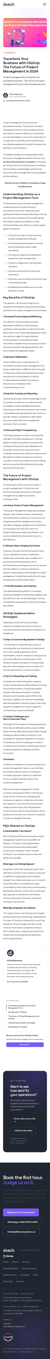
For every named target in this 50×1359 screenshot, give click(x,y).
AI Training (24, 1275)
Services (26, 1262)
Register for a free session (21, 1212)
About (35, 1275)
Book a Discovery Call (24, 1118)
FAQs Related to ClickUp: (18, 1027)
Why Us (15, 1262)
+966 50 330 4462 (23, 1130)
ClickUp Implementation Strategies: (22, 1023)
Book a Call (24, 1045)
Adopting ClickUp (10, 1268)
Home (5, 1262)
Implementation (10, 1275)
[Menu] (44, 4)
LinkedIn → (7, 1323)
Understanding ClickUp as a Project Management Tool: (22, 1007)
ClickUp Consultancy (30, 183)
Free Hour (20, 1281)
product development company (19, 161)
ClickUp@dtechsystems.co (21, 1232)
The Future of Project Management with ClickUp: (23, 1017)
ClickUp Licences (29, 1268)
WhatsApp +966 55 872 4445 (22, 1222)
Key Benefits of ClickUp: (17, 1012)
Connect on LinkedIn (19, 982)
